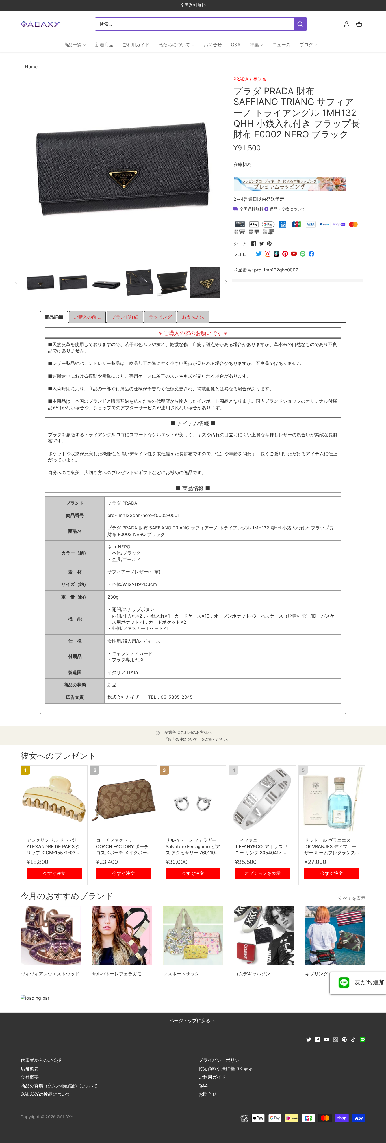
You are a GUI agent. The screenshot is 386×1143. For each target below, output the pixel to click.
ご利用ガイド (212, 1077)
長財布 (259, 79)
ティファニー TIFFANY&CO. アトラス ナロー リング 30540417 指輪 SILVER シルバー (262, 846)
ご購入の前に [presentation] (87, 317)
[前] (16, 282)
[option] (40, 282)
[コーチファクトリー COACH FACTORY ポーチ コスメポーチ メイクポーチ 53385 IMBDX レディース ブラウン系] (123, 799)
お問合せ (208, 1094)
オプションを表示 (262, 873)
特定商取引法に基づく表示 (226, 1068)
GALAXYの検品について (46, 1094)
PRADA (240, 79)
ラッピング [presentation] (160, 317)
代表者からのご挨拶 (41, 1060)
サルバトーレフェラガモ (117, 973)
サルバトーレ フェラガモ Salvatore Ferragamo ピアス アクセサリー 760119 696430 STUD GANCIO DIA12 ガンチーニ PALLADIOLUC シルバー (193, 846)
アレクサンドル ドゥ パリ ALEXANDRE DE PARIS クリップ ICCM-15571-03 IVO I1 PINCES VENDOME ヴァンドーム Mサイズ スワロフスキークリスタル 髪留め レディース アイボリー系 (53, 846)
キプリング (316, 973)
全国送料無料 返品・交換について (271, 209)
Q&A (203, 1086)
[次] (226, 282)
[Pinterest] (344, 1039)
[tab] (54, 317)
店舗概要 (30, 1068)
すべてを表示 (351, 898)
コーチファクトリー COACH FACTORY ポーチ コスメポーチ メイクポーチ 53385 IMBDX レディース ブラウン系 (123, 846)
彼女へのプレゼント (58, 755)
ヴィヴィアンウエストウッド (50, 973)
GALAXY (65, 1116)
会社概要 (30, 1077)
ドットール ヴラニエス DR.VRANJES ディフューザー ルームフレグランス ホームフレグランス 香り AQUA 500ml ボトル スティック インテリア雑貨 (330, 846)
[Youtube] (326, 1039)
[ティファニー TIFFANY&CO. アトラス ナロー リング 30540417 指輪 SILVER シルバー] (262, 799)
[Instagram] (335, 1039)
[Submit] (300, 24)
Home (31, 66)
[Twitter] (308, 1039)
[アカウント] (347, 24)
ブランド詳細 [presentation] (124, 317)
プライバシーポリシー (221, 1060)
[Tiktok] (353, 1039)
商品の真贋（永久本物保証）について (59, 1086)
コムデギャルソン (252, 973)
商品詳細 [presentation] (54, 317)
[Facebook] (317, 1039)
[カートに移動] (359, 24)
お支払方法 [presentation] (193, 317)
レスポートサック (181, 973)
